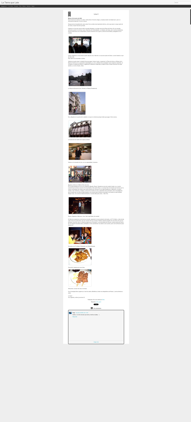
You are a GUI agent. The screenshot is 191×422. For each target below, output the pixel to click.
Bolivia (24, 6)
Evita (103, 299)
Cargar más (96, 341)
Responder (74, 316)
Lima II (96, 14)
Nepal (33, 6)
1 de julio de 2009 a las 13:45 (81, 312)
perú (100, 302)
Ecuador (16, 6)
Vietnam (29, 6)
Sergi (73, 312)
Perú (20, 6)
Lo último (11, 6)
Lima (97, 302)
